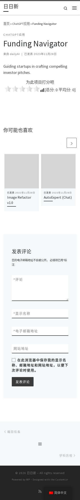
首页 (6, 24)
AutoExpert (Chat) (58, 197)
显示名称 (22, 313)
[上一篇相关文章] (61, 143)
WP (28, 479)
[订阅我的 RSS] (40, 491)
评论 (18, 279)
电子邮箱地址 (26, 331)
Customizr (61, 479)
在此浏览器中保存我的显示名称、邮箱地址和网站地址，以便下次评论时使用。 (40, 365)
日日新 (31, 473)
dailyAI (15, 54)
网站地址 (21, 348)
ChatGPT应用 (21, 24)
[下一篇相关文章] (72, 143)
